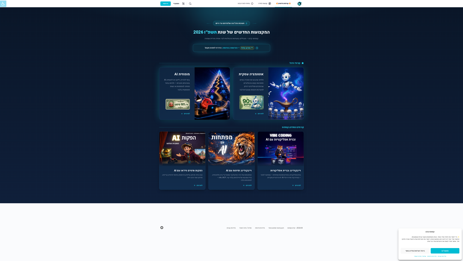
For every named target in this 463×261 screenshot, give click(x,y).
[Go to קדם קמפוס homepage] (299, 3)
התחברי (176, 4)
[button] (3, 4)
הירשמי (165, 4)
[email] (161, 227)
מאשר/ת (445, 251)
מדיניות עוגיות (442, 256)
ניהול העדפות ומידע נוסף (415, 251)
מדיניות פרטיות (431, 256)
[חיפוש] (190, 3)
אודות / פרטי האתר (420, 256)
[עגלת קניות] (183, 3)
